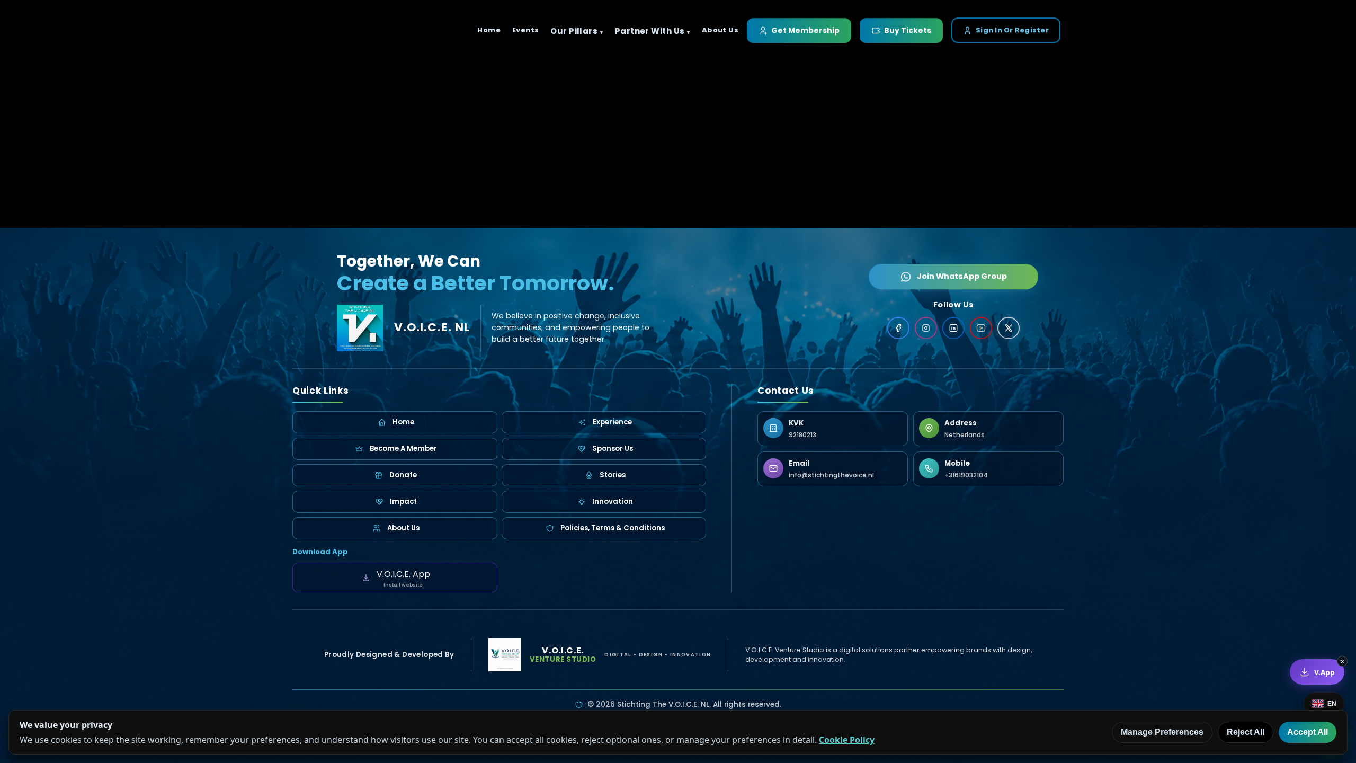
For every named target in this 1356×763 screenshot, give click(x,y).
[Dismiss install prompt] (1342, 661)
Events (525, 30)
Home (489, 30)
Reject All (1245, 732)
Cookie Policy (847, 740)
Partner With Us (650, 31)
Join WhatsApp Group (962, 275)
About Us (720, 30)
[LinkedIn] (953, 328)
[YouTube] (981, 328)
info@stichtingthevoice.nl (831, 475)
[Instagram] (926, 328)
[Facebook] (898, 328)
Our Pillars (573, 31)
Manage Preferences (1162, 732)
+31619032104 (966, 475)
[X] (1008, 328)
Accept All (1307, 732)
